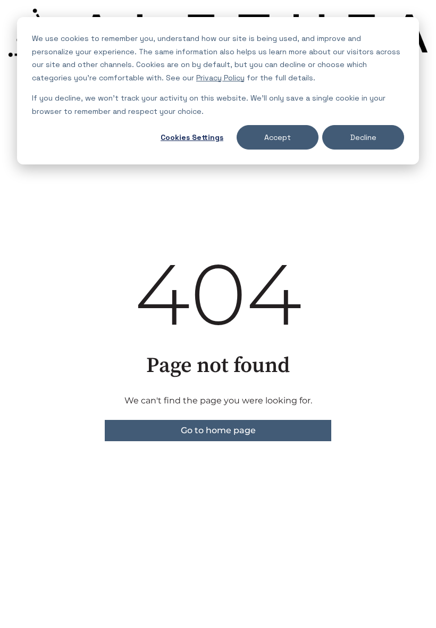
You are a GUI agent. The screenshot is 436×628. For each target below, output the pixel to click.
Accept (277, 137)
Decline (363, 137)
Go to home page (218, 430)
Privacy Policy (220, 77)
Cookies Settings (192, 137)
